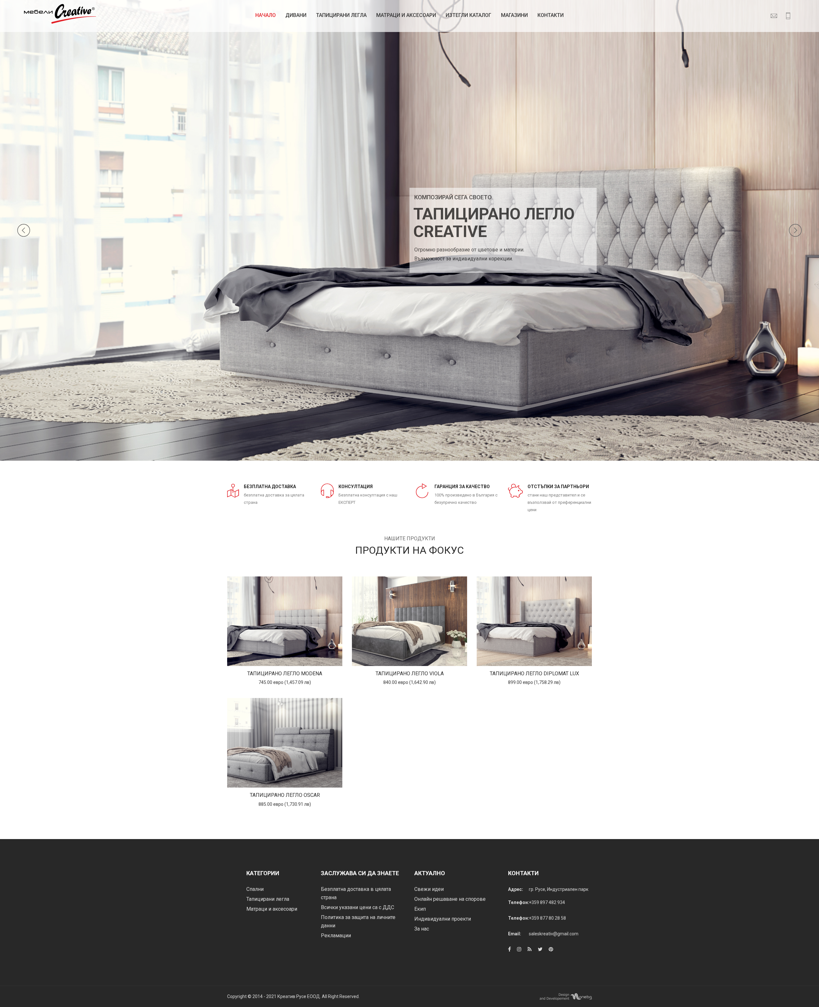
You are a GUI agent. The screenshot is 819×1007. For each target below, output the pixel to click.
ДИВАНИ (295, 15)
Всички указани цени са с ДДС (357, 907)
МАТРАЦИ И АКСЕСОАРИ (406, 15)
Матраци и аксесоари (271, 909)
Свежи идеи (429, 889)
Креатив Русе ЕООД (298, 996)
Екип (420, 909)
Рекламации (336, 935)
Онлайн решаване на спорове (450, 899)
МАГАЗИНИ (514, 15)
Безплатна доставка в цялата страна (356, 893)
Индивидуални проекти (442, 919)
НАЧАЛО (265, 15)
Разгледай (284, 621)
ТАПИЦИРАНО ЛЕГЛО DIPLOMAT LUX (534, 673)
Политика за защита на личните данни (358, 921)
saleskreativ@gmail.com (553, 933)
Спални (255, 889)
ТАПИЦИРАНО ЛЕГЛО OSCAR (285, 795)
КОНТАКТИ (550, 15)
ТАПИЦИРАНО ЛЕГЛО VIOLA (410, 673)
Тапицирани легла (341, 15)
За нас (421, 929)
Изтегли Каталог (468, 15)
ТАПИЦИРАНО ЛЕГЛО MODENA (284, 673)
